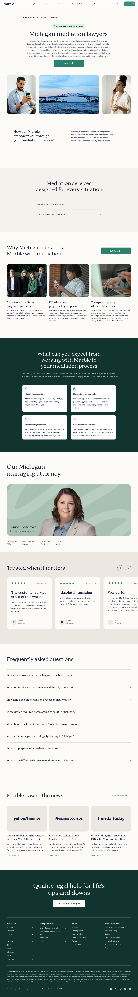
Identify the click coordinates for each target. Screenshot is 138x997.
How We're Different (78, 4)
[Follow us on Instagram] (116, 989)
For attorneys (95, 4)
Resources (62, 4)
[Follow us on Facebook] (111, 989)
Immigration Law (47, 4)
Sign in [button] (119, 4)
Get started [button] (130, 4)
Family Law (33, 4)
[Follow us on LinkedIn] (125, 989)
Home (25, 17)
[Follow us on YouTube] (130, 989)
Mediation (44, 17)
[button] (69, 63)
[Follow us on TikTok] (120, 989)
